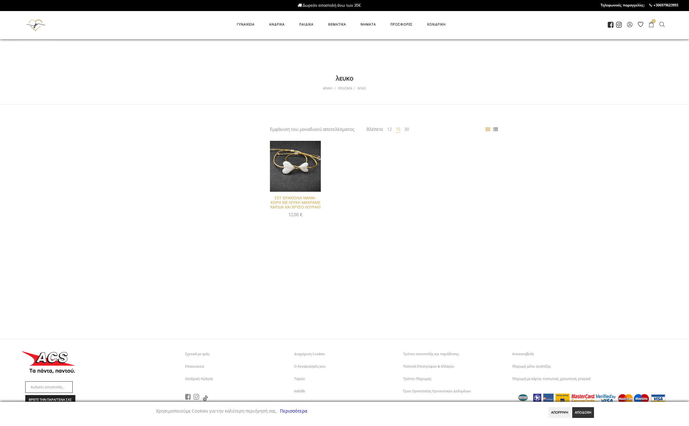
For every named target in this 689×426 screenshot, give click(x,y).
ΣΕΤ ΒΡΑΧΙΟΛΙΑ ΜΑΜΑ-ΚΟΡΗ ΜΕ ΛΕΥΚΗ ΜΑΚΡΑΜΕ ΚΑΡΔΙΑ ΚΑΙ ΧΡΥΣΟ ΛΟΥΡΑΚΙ (295, 202)
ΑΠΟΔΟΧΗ (583, 412)
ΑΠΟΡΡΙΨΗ (559, 412)
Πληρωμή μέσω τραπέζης (531, 366)
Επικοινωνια (194, 366)
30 (406, 129)
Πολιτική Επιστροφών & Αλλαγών (428, 366)
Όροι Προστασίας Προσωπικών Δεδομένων (437, 391)
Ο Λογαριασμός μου (310, 366)
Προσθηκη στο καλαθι (295, 214)
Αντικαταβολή (523, 354)
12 (389, 129)
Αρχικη (327, 88)
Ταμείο (299, 378)
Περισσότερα (293, 411)
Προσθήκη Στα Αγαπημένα (312, 149)
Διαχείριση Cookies (309, 354)
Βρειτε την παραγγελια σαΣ (50, 399)
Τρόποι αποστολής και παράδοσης (431, 354)
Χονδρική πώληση (199, 378)
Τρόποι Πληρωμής (417, 378)
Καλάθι (299, 391)
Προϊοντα (345, 88)
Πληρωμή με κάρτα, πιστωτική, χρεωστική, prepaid (551, 378)
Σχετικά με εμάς (197, 354)
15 (398, 129)
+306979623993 (671, 5)
